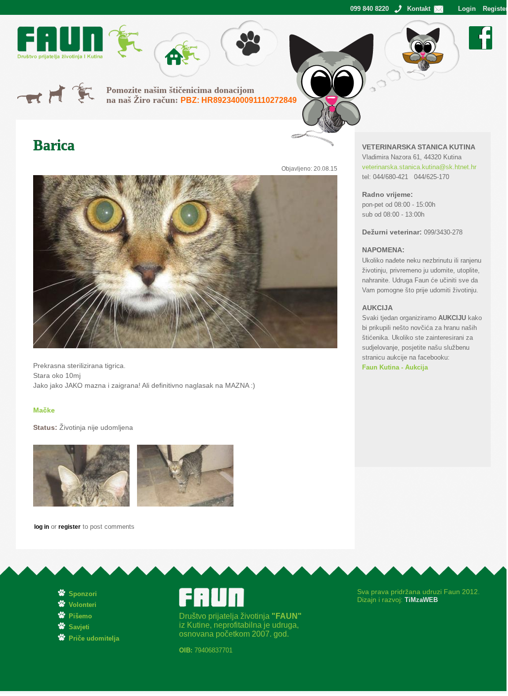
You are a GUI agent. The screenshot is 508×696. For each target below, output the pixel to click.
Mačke (27, 97)
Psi (53, 89)
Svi (77, 88)
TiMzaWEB (420, 599)
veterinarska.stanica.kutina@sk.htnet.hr (419, 167)
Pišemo (231, 25)
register (69, 526)
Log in (41, 526)
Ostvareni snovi (393, 25)
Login (467, 8)
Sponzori (83, 594)
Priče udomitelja (94, 638)
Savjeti (79, 627)
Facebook (480, 31)
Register (495, 8)
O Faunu (167, 37)
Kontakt (418, 8)
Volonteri (82, 604)
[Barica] (81, 504)
